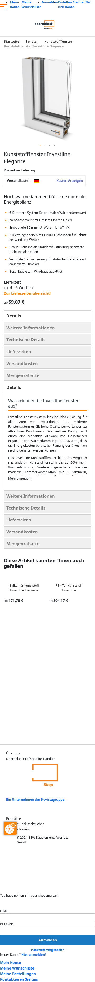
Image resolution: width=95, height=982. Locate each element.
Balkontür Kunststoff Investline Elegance (24, 587)
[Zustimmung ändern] (10, 828)
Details (13, 316)
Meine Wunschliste (31, 4)
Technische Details (25, 340)
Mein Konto (14, 4)
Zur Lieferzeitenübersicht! (27, 293)
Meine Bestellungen (18, 973)
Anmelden (50, 2)
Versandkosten (22, 363)
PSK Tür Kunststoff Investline (69, 587)
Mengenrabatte (22, 375)
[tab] (47, 315)
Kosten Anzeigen (69, 180)
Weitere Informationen (30, 328)
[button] (40, 145)
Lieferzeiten (18, 352)
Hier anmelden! (33, 954)
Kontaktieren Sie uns (19, 979)
